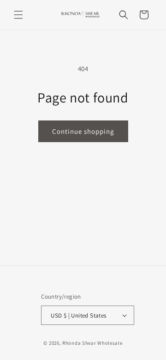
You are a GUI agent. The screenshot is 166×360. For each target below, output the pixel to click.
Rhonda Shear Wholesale (92, 343)
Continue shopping (83, 131)
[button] (18, 15)
